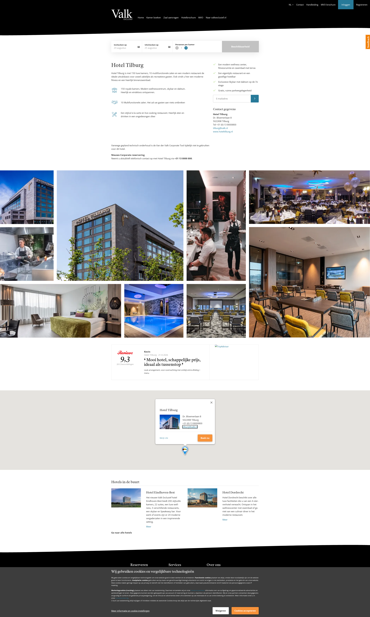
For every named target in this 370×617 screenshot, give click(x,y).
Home (141, 17)
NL (290, 4)
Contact (300, 4)
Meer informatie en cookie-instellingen (130, 610)
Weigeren (220, 610)
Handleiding (312, 4)
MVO (200, 17)
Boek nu (205, 437)
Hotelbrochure (188, 17)
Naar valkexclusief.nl (216, 17)
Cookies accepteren (245, 610)
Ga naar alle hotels (121, 532)
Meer (148, 526)
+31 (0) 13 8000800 (226, 124)
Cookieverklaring (121, 598)
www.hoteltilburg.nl (223, 131)
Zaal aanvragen (171, 17)
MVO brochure (328, 4)
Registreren (361, 4)
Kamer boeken (153, 17)
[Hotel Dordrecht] (202, 504)
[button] (185, 451)
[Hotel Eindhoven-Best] (126, 508)
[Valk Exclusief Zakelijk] (122, 16)
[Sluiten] (211, 402)
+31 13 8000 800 (183, 158)
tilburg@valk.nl (220, 128)
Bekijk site (164, 438)
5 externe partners (198, 590)
